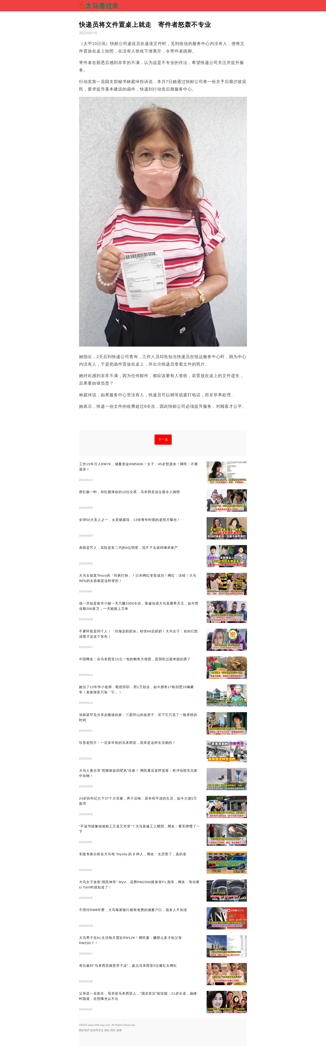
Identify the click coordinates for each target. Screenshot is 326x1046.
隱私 (113, 1030)
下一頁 (163, 439)
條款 (107, 1030)
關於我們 (84, 1030)
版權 (119, 1030)
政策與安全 (97, 1030)
